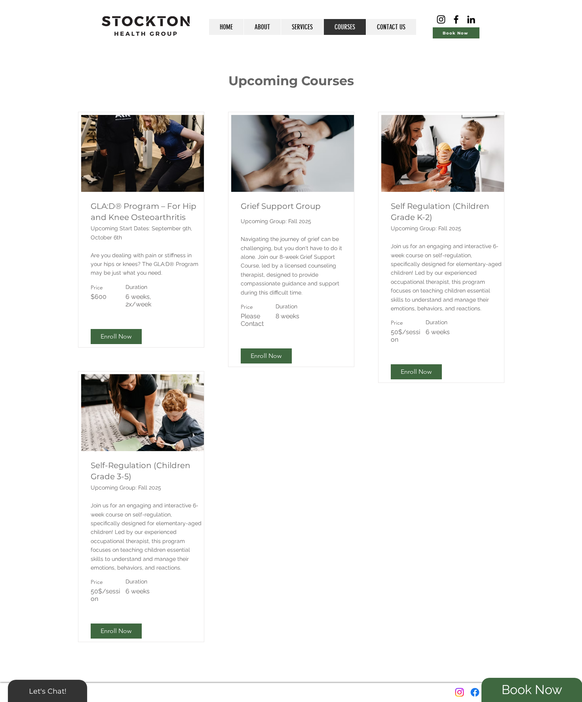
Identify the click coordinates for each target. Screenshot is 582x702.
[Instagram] (441, 19)
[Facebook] (456, 19)
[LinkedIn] (471, 19)
